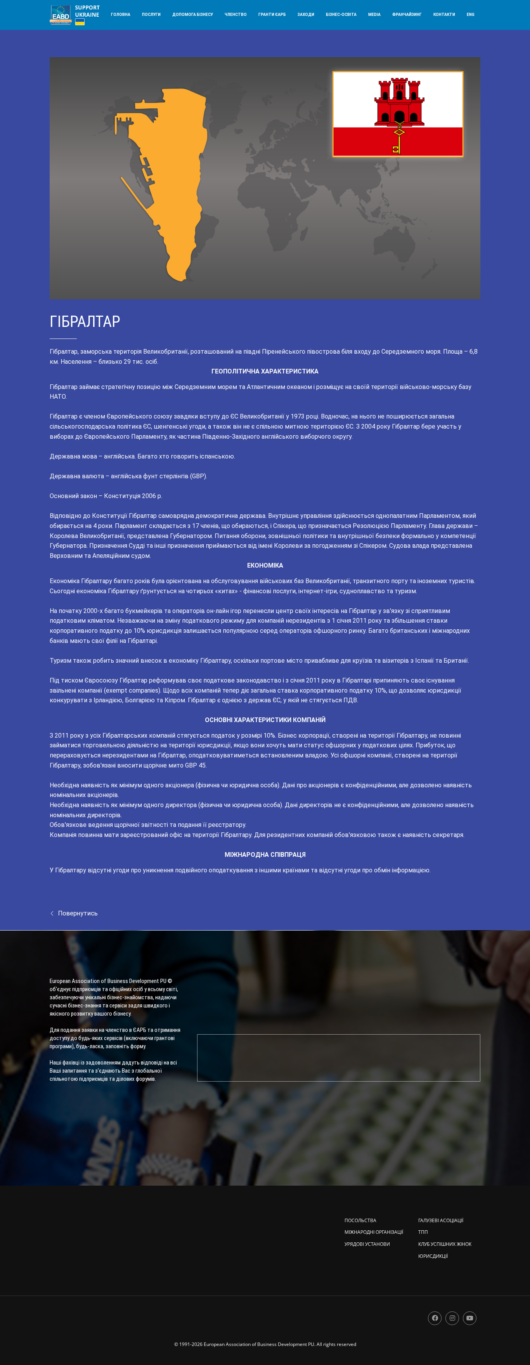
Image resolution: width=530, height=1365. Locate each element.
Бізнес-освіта (341, 14)
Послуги (151, 14)
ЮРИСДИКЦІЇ (433, 1256)
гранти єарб (272, 14)
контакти (444, 14)
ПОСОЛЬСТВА (360, 1220)
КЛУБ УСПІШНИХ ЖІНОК (444, 1244)
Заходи (306, 14)
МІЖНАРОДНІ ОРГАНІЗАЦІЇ (374, 1232)
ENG (471, 14)
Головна (120, 14)
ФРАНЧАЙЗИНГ (407, 14)
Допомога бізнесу (192, 14)
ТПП (423, 1232)
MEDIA (374, 14)
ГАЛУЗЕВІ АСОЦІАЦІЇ (440, 1220)
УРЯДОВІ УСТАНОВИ (367, 1244)
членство (236, 14)
